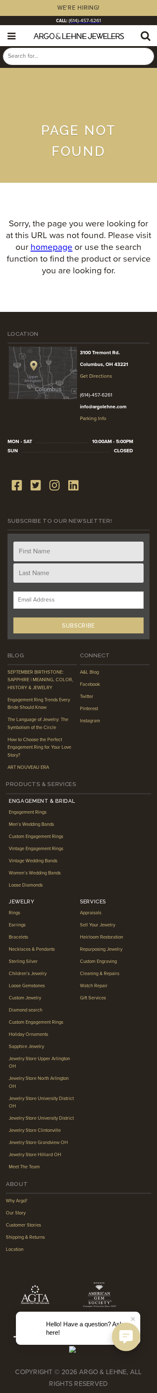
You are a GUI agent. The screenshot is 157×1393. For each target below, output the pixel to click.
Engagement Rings (27, 812)
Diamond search (25, 1010)
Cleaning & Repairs (99, 973)
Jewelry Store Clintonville (35, 1130)
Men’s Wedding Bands (31, 824)
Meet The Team (24, 1167)
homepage (51, 247)
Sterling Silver (23, 961)
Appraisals (90, 913)
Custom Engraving (98, 961)
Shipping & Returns (25, 1237)
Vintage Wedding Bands (33, 861)
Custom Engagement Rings (36, 836)
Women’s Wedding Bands (35, 873)
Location (14, 1249)
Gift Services (93, 998)
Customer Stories (23, 1225)
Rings (14, 913)
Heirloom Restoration (101, 937)
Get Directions (96, 376)
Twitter (86, 696)
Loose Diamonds (26, 885)
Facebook (90, 684)
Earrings (17, 925)
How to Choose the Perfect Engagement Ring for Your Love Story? (39, 747)
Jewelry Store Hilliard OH (35, 1154)
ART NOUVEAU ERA (28, 767)
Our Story (16, 1213)
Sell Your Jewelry (97, 925)
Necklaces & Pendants (32, 949)
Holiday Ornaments (28, 1034)
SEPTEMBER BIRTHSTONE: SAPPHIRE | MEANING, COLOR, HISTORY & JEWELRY (40, 679)
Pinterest (89, 708)
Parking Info (93, 418)
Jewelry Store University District (41, 1118)
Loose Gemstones (27, 985)
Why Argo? (16, 1201)
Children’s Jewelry (27, 973)
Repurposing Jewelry (101, 949)
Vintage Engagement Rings (36, 848)
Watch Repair (94, 985)
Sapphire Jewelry (26, 1046)
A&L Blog (89, 672)
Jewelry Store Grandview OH (38, 1142)
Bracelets (18, 937)
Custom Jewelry (25, 998)
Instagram (90, 721)
